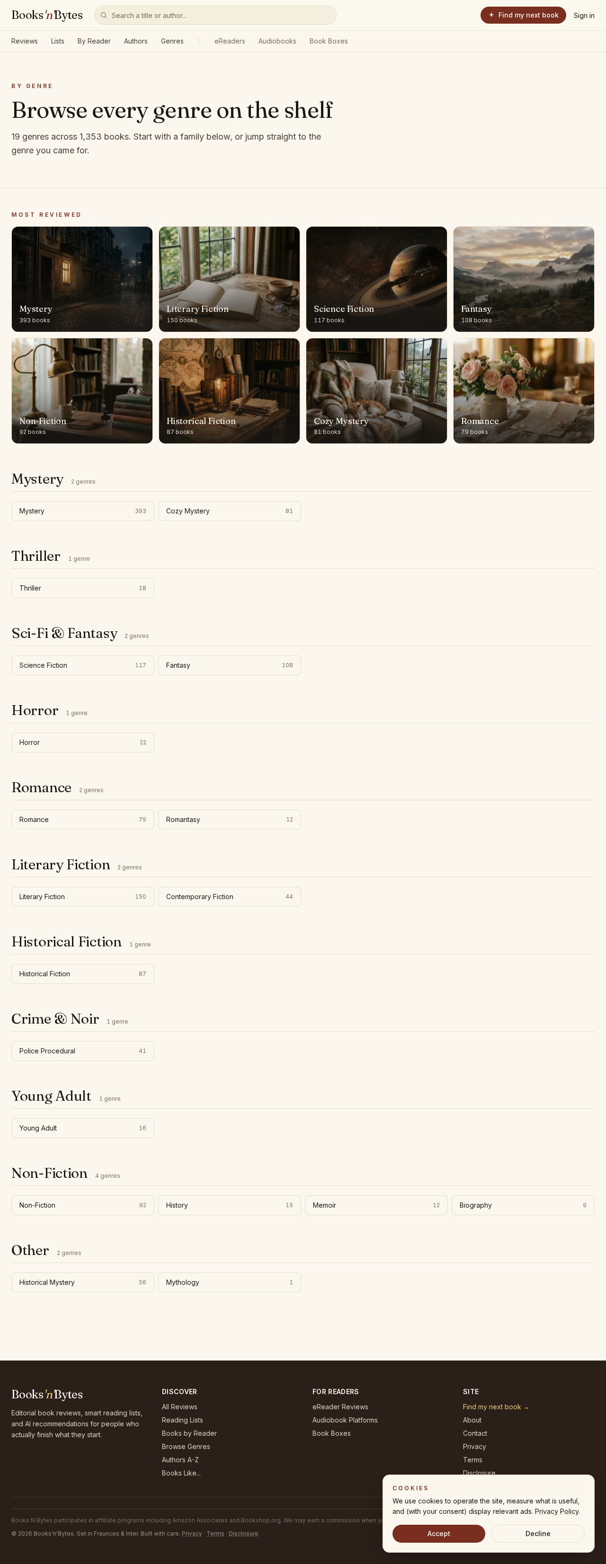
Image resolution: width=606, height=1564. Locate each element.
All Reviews (179, 1407)
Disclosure (479, 1473)
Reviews (24, 41)
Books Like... (181, 1473)
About (472, 1420)
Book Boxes (329, 41)
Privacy (474, 1446)
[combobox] (215, 15)
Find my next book (529, 15)
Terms (472, 1460)
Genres (172, 41)
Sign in (584, 15)
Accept (439, 1533)
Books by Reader (189, 1433)
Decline (538, 1533)
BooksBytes (47, 15)
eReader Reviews (340, 1407)
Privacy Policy (557, 1511)
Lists (57, 41)
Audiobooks (277, 41)
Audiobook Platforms (345, 1420)
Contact (475, 1433)
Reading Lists (182, 1420)
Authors (136, 41)
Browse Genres (186, 1446)
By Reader (94, 41)
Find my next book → (496, 1407)
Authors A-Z (180, 1460)
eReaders (229, 41)
